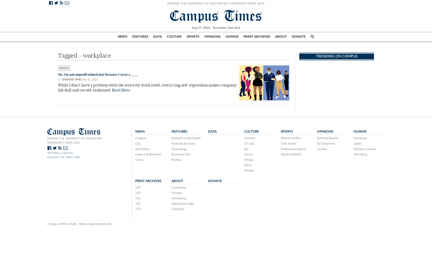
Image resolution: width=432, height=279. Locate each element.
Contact (177, 192)
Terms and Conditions (94, 224)
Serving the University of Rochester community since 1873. (74, 140)
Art (246, 149)
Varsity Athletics (291, 154)
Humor (232, 36)
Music (248, 165)
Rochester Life (181, 154)
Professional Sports (293, 149)
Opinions (212, 36)
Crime (139, 159)
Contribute (179, 187)
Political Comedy (365, 149)
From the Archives (183, 143)
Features (140, 36)
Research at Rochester (186, 138)
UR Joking (360, 154)
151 (137, 198)
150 (137, 192)
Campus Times (216, 15)
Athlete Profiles (291, 138)
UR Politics (142, 149)
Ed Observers (325, 143)
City (137, 143)
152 (137, 203)
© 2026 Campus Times (61, 224)
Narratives (360, 138)
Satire (357, 143)
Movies (249, 159)
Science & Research (148, 154)
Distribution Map (183, 203)
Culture (174, 36)
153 (137, 209)
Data (157, 36)
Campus (140, 138)
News (122, 36)
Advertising (179, 198)
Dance (248, 154)
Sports (193, 36)
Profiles (176, 159)
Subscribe (178, 209)
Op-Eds (322, 149)
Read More (121, 90)
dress (64, 68)
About (281, 36)
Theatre (249, 170)
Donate (299, 36)
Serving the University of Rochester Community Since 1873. (216, 3)
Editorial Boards (327, 138)
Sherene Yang (72, 79)
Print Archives (257, 36)
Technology (179, 149)
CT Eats (249, 143)
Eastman (250, 138)
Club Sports (288, 143)
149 (137, 187)
